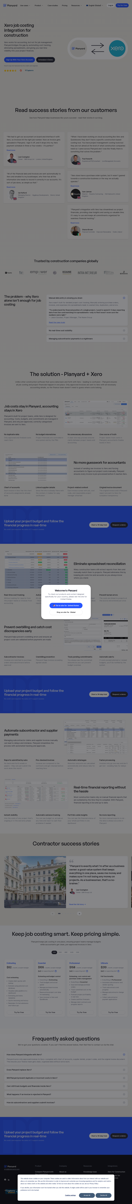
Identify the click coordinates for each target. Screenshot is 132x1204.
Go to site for (67, 605)
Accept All (87, 1195)
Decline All (103, 1195)
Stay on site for (66, 612)
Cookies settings (70, 1195)
